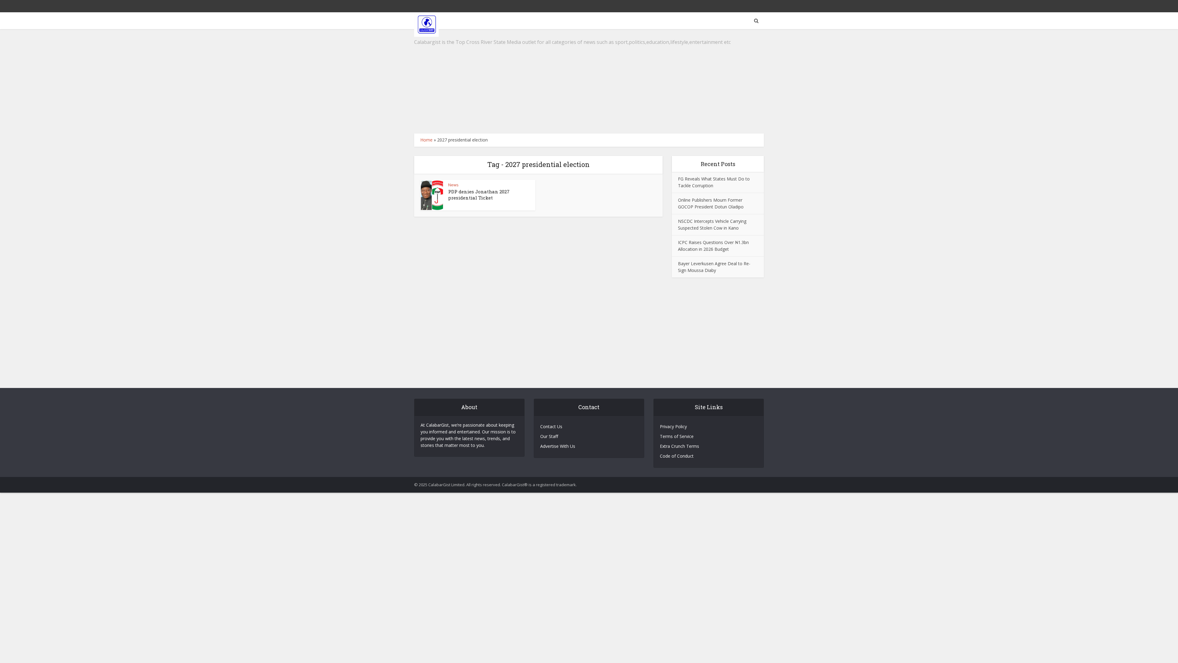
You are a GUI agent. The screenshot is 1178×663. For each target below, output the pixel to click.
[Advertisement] (589, 81)
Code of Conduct (677, 456)
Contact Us (551, 426)
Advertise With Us (557, 446)
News (453, 185)
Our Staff (549, 436)
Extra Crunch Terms (679, 446)
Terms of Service (677, 436)
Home (426, 140)
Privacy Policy (673, 426)
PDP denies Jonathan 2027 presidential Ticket (479, 194)
